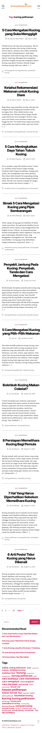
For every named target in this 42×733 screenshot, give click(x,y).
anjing (5, 667)
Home (16, 25)
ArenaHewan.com (14, 721)
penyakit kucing (8, 708)
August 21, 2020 (29, 449)
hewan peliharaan (11, 425)
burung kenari (30, 673)
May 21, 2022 (30, 100)
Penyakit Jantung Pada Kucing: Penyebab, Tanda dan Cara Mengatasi (21, 270)
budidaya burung (17, 670)
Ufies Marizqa (17, 216)
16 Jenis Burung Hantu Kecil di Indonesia (18, 652)
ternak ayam (6, 710)
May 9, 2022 (30, 216)
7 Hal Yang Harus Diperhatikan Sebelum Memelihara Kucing (21, 497)
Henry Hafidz (16, 100)
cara (35, 676)
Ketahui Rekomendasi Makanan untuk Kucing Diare (21, 91)
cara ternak (23, 684)
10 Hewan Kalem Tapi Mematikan (15, 657)
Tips (36, 710)
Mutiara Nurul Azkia (17, 39)
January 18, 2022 (30, 280)
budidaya (5, 670)
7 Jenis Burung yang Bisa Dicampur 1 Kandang (21, 648)
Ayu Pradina (15, 280)
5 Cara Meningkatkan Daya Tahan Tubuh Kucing (21, 150)
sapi (34, 708)
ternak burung (18, 710)
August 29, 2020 (29, 394)
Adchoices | (6, 725)
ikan (20, 693)
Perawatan (18, 708)
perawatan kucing (27, 708)
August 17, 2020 (29, 505)
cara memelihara (29, 678)
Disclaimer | (15, 725)
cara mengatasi (10, 681)
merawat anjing (25, 703)
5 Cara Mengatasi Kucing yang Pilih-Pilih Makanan (21, 331)
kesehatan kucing (11, 247)
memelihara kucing (24, 478)
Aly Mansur (15, 394)
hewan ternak (9, 692)
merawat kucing (32, 132)
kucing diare (9, 132)
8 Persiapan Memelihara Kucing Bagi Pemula (21, 442)
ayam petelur (35, 668)
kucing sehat (33, 188)
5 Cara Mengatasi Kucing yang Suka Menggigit (21, 32)
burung (21, 672)
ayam (29, 668)
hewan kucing (5, 687)
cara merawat (9, 684)
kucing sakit (22, 315)
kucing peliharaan (21, 70)
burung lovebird (6, 676)
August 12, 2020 (29, 567)
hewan (31, 684)
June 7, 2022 (32, 39)
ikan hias (26, 693)
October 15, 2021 (27, 338)
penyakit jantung (32, 315)
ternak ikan (29, 710)
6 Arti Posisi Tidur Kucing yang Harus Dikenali (21, 558)
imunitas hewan (10, 188)
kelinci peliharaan (7, 696)
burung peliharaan (22, 675)
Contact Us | (24, 725)
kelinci (32, 693)
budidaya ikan (9, 673)
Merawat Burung (8, 706)
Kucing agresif (9, 70)
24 (14, 611)
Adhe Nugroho (16, 159)
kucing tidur (22, 598)
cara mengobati (27, 682)
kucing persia (6, 701)
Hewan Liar (15, 687)
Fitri (15, 338)
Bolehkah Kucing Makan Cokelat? (21, 387)
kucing (7, 370)
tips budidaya (8, 712)
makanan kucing (28, 370)
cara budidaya (10, 678)
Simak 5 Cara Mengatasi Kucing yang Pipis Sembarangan (21, 207)
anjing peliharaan (17, 667)
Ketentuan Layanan (14, 727)
